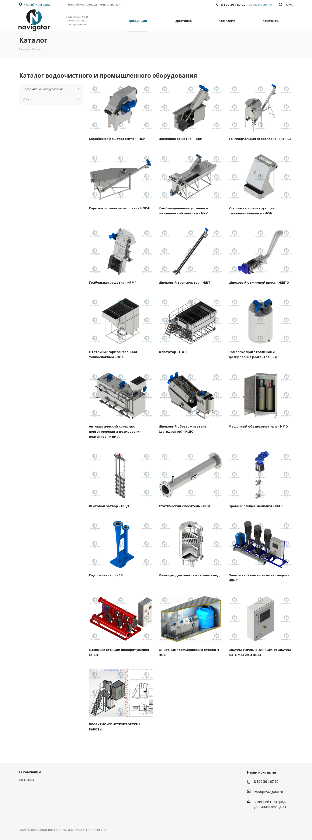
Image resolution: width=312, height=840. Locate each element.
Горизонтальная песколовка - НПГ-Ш (120, 208)
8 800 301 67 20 (266, 781)
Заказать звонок (261, 4)
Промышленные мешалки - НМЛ (256, 506)
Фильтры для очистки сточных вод (189, 575)
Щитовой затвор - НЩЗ (109, 506)
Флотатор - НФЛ (173, 352)
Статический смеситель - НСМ (184, 506)
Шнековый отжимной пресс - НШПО (259, 282)
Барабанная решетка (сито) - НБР (117, 138)
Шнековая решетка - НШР (180, 138)
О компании (30, 772)
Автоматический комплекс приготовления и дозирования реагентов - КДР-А (115, 431)
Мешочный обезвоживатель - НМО (258, 426)
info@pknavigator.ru (268, 792)
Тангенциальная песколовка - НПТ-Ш (260, 138)
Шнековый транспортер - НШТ (184, 282)
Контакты (26, 779)
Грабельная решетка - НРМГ (112, 282)
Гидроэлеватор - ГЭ (106, 575)
